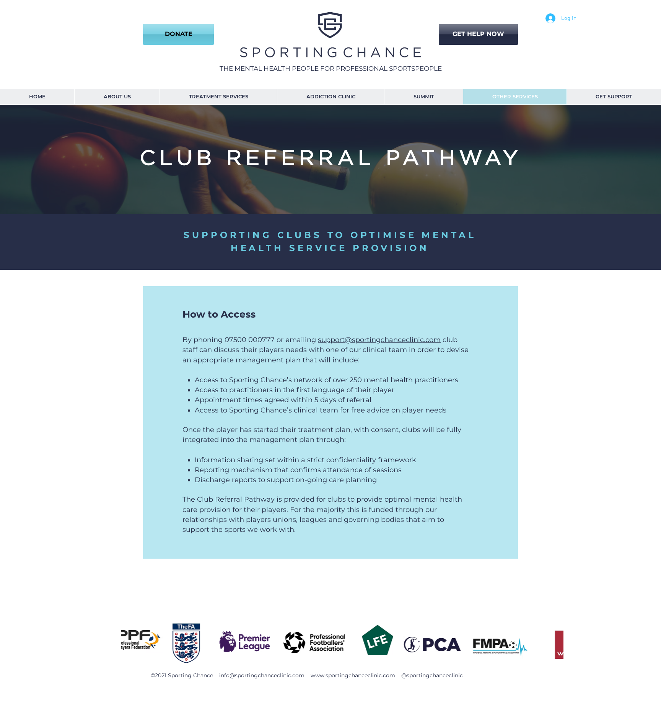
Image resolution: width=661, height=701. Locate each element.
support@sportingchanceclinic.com (379, 340)
